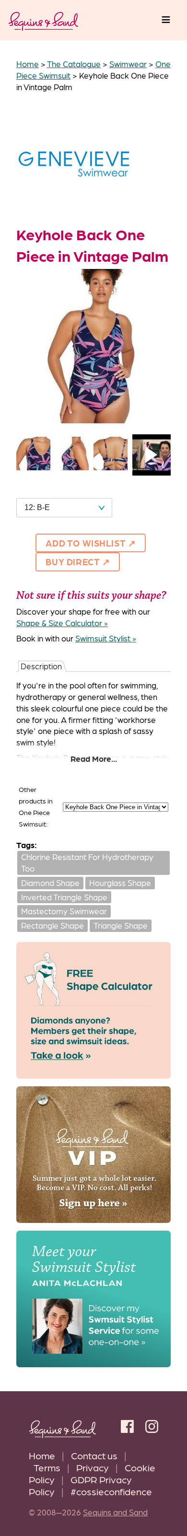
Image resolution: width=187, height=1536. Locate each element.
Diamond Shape (50, 882)
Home (42, 1455)
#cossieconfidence (111, 1491)
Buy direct (73, 561)
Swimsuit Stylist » (105, 638)
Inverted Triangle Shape (64, 897)
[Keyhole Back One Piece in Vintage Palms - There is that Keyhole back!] (111, 467)
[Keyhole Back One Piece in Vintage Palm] (93, 420)
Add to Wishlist (86, 542)
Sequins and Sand (115, 1512)
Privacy (92, 1467)
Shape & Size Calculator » (62, 623)
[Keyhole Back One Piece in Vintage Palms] (33, 467)
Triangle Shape (121, 925)
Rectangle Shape (52, 925)
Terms (47, 1467)
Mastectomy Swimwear (64, 911)
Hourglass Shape (120, 882)
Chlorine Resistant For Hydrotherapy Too (87, 862)
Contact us (94, 1455)
